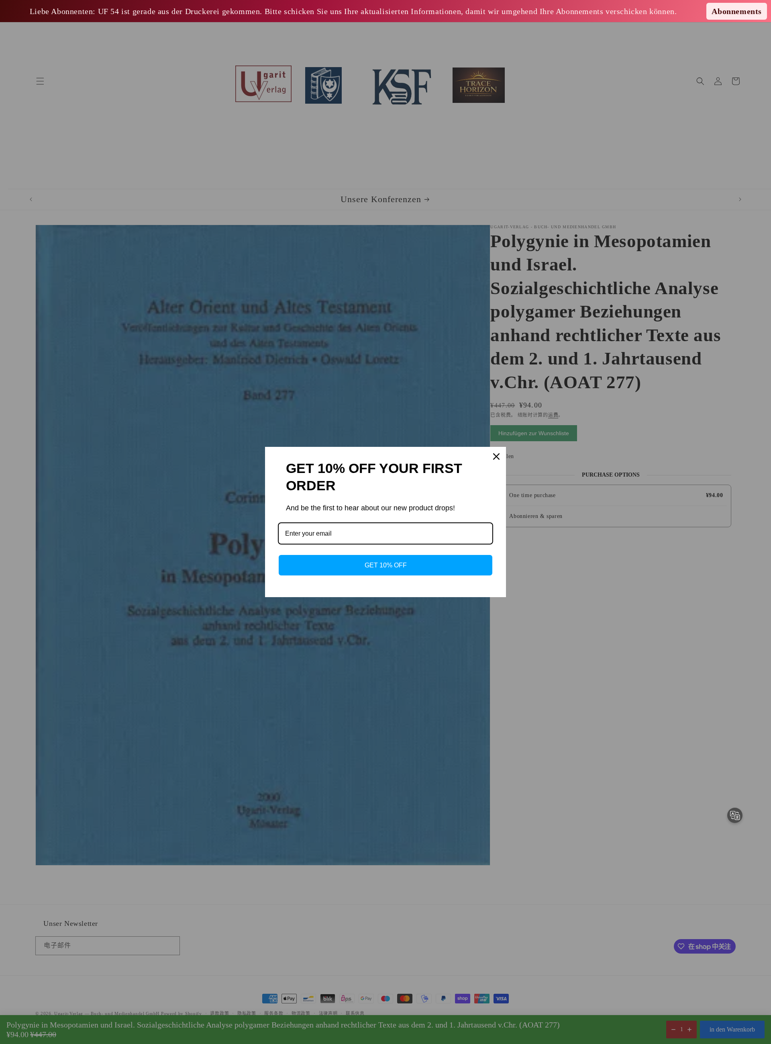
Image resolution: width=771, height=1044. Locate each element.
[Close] (496, 456)
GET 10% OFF (386, 565)
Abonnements (737, 11)
